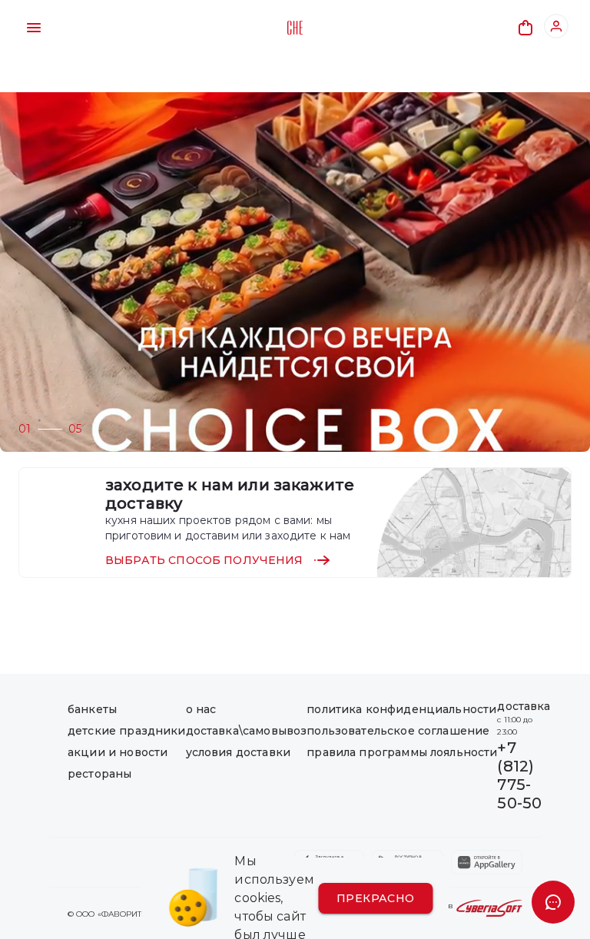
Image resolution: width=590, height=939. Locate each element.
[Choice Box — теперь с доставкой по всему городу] (295, 272)
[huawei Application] (486, 862)
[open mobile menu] (33, 27)
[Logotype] (295, 27)
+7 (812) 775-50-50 (519, 775)
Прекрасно (375, 898)
